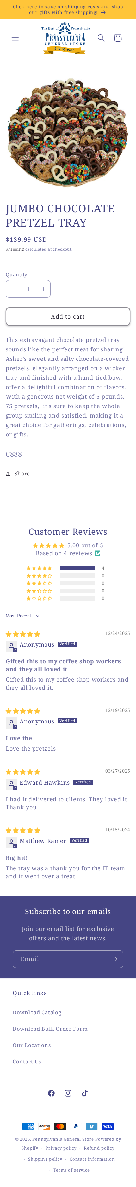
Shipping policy (45, 1159)
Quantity (17, 274)
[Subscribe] (114, 959)
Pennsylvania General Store (63, 1139)
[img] (23, 634)
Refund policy (99, 1148)
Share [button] (22, 473)
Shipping (15, 249)
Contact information (92, 1159)
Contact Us (27, 1061)
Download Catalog (37, 1012)
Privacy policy (61, 1148)
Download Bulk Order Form (50, 1028)
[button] (15, 38)
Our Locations (32, 1045)
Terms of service (71, 1170)
